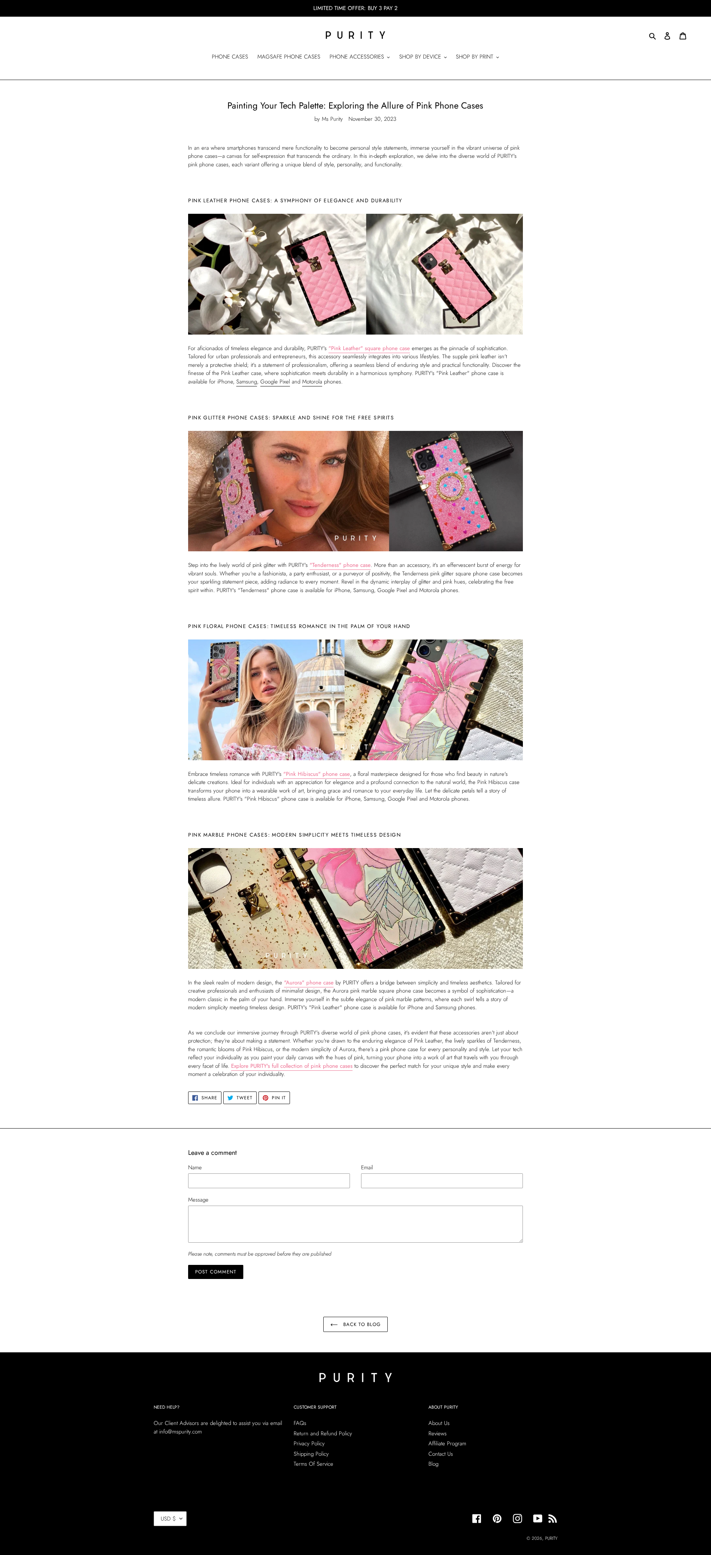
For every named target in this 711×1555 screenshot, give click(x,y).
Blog (433, 1464)
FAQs (300, 1423)
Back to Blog (361, 1324)
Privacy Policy (309, 1443)
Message (198, 1200)
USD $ (168, 1519)
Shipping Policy (311, 1454)
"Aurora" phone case (309, 982)
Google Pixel (275, 382)
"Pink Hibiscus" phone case (316, 774)
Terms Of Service (313, 1464)
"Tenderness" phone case (340, 565)
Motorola (312, 382)
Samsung (246, 382)
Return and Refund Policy (323, 1433)
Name (195, 1167)
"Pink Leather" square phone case (369, 348)
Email (367, 1167)
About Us (439, 1423)
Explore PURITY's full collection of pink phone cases (292, 1066)
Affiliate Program (447, 1443)
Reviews (437, 1433)
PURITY (551, 1538)
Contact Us (440, 1454)
